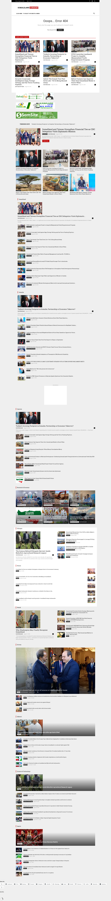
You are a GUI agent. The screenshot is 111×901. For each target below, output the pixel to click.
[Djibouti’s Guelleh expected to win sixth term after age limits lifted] (55, 728)
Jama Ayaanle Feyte (19, 86)
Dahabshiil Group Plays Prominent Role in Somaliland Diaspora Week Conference (81, 501)
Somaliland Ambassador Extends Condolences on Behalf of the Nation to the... (34, 591)
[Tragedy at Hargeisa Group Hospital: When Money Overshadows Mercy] (19, 451)
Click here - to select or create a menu (28, 13)
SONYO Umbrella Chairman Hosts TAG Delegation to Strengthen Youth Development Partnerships (52, 268)
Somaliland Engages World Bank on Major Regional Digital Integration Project (41, 818)
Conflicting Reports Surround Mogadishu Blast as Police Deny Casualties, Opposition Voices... (51, 332)
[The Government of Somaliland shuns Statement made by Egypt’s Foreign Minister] (19, 868)
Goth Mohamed (18, 61)
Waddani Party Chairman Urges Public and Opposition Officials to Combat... (46, 276)
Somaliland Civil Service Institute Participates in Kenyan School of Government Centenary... (37, 569)
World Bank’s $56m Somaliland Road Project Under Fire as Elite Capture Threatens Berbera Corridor (55, 501)
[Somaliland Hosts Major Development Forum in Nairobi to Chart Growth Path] (91, 585)
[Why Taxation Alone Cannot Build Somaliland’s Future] (19, 480)
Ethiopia (17, 548)
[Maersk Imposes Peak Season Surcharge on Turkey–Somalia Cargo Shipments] (82, 515)
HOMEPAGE (60, 29)
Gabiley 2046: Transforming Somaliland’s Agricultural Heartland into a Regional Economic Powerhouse (47, 812)
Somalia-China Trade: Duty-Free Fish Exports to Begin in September (44, 340)
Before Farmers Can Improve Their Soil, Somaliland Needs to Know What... (83, 81)
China (28, 341)
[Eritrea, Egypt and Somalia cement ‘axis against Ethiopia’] (19, 703)
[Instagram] (92, 1)
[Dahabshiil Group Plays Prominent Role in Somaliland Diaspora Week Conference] (82, 498)
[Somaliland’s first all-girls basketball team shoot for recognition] (19, 874)
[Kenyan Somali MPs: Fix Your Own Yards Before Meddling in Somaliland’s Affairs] (91, 578)
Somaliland (18, 51)
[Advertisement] (68, 7)
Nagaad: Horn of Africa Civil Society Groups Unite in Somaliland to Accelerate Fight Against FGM (46, 745)
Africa (68, 636)
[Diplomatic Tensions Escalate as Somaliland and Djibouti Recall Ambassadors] (19, 764)
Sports (25, 868)
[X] (95, 1)
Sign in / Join (29, 1)
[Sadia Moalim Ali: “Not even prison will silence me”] (21, 370)
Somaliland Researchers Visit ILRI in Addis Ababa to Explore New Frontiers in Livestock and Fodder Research (49, 793)
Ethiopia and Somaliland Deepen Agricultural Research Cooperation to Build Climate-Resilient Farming (47, 806)
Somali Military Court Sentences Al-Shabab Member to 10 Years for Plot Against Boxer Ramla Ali (46, 848)
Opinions (45, 51)
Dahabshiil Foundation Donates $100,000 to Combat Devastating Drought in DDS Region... (79, 547)
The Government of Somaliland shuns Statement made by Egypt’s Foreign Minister (43, 866)
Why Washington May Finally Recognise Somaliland (31, 631)
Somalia (71, 190)
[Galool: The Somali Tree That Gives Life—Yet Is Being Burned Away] (55, 71)
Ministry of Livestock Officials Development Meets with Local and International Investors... (51, 283)
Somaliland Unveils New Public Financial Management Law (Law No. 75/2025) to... (48, 254)
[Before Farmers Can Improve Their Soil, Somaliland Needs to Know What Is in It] (83, 71)
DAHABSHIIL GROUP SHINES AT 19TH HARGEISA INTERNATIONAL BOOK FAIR (55, 518)
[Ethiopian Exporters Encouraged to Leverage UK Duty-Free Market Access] (61, 541)
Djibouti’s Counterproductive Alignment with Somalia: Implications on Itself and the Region (44, 757)
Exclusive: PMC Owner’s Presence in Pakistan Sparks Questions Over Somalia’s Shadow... (49, 376)
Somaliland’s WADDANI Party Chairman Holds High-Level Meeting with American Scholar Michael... (80, 626)
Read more (45, 140)
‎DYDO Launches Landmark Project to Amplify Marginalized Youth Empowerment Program (81, 57)
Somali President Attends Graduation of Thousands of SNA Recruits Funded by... (47, 354)
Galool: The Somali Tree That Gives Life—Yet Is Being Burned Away (55, 81)
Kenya (17, 571)
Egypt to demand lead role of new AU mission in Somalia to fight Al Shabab (42, 690)
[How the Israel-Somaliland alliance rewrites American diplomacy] (19, 473)
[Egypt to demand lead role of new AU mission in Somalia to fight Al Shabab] (55, 671)
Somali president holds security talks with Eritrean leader (37, 708)
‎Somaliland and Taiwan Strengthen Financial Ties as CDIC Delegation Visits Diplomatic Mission (68, 130)
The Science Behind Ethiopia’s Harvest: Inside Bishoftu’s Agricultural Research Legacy (33, 552)
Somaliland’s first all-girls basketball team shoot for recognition (38, 872)
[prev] (89, 124)
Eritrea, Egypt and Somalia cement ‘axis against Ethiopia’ (36, 702)
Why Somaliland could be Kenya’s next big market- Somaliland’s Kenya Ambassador (36, 598)
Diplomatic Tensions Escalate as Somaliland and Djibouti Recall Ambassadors (41, 763)
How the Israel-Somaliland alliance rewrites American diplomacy (43, 471)
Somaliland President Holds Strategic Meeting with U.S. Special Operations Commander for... (80, 611)
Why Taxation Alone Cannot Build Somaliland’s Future (39, 478)
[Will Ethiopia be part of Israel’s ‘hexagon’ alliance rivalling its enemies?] (61, 555)
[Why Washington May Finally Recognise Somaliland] (35, 619)
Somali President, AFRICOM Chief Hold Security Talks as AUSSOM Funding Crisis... (79, 619)
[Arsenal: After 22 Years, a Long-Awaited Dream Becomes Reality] (55, 837)
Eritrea (18, 692)
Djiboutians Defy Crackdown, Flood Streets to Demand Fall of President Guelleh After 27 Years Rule (46, 751)
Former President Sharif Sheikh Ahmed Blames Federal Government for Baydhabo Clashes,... (51, 325)
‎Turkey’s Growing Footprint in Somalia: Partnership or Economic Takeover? (54, 56)
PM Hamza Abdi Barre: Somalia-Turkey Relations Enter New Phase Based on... (81, 193)
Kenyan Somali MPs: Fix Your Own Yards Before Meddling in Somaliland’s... (34, 576)
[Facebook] (90, 1)
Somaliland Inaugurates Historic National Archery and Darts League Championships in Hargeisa (46, 860)
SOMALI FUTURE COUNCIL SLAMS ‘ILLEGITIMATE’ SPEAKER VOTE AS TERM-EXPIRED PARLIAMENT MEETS (55, 361)
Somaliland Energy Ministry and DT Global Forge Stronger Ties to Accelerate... (47, 261)
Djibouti (19, 734)
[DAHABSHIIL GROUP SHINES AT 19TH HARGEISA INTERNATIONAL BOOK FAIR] (55, 515)
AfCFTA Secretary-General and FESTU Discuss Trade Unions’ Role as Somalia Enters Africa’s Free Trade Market (29, 501)
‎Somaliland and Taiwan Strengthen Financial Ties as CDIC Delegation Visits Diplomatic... (26, 57)
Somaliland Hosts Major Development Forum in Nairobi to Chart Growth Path (34, 584)
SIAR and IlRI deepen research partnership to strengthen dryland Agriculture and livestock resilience (47, 799)
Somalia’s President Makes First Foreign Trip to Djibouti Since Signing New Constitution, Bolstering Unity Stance (50, 739)
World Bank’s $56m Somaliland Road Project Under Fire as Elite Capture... (44, 464)
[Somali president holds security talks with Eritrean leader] (19, 709)
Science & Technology (28, 801)
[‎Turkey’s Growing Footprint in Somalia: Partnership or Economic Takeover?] (55, 46)
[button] (94, 13)
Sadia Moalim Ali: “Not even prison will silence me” (40, 369)
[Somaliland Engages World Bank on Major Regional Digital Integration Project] (19, 819)
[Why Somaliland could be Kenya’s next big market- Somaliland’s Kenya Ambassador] (91, 600)
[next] (91, 124)
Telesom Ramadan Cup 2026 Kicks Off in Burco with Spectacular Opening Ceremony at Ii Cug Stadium (47, 854)
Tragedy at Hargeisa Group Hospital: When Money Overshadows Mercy (43, 449)
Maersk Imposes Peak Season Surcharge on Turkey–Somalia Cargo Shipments (82, 518)
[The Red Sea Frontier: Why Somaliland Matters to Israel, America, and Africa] (61, 634)
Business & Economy (31, 348)
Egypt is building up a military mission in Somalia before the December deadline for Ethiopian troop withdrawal (49, 696)
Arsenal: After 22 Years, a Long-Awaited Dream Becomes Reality (37, 842)
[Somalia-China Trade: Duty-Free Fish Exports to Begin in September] (21, 341)
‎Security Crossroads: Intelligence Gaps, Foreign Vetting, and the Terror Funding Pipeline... (27, 82)
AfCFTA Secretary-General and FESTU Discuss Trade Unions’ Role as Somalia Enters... (49, 347)
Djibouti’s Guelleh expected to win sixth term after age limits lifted (38, 732)
